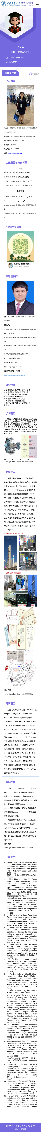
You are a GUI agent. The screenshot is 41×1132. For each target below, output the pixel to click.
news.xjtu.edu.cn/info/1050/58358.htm (18, 694)
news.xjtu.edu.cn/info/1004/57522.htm (18, 461)
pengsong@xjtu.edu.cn (15, 367)
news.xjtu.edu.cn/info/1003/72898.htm (18, 847)
